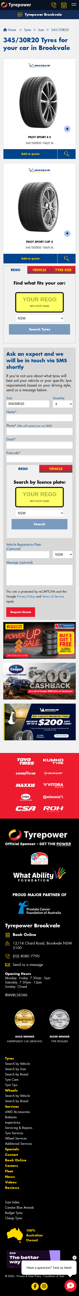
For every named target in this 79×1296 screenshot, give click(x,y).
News (10, 1176)
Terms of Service (53, 596)
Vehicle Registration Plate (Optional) (23, 546)
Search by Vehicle (17, 1064)
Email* (11, 439)
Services (12, 1106)
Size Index (12, 1202)
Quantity (59, 398)
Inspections (12, 1122)
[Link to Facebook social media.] (35, 1286)
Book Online (15, 1160)
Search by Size (15, 1069)
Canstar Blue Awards (19, 1207)
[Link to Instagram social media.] (44, 1286)
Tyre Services (14, 1133)
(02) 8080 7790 (26, 956)
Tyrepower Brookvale (43, 14)
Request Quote (20, 612)
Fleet (9, 1171)
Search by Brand (16, 1074)
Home (11, 30)
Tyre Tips (11, 1085)
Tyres (9, 1058)
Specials (12, 1149)
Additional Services (18, 1144)
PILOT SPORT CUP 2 (39, 242)
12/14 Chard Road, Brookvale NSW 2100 (42, 945)
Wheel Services (16, 1138)
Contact (11, 1154)
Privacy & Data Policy (29, 1276)
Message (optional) (19, 562)
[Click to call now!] (54, 5)
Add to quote (30, 154)
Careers (11, 1165)
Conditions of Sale (53, 1276)
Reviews (12, 1187)
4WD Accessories (17, 1112)
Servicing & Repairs (18, 1128)
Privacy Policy (26, 596)
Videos (11, 1182)
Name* (11, 412)
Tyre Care (11, 1080)
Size (9, 398)
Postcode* (13, 453)
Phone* (29, 426)
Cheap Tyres (13, 1218)
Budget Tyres (13, 1213)
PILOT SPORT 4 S (39, 137)
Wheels (11, 1090)
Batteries (11, 1117)
